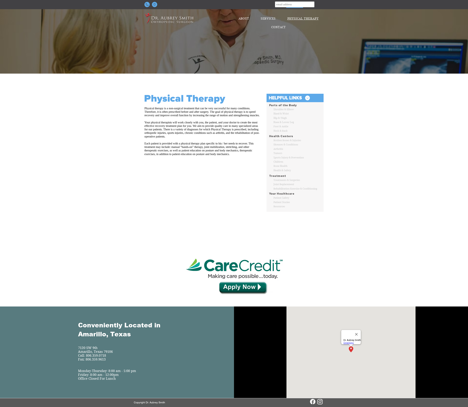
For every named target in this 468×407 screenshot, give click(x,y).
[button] (243, 18)
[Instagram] (320, 401)
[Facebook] (312, 401)
